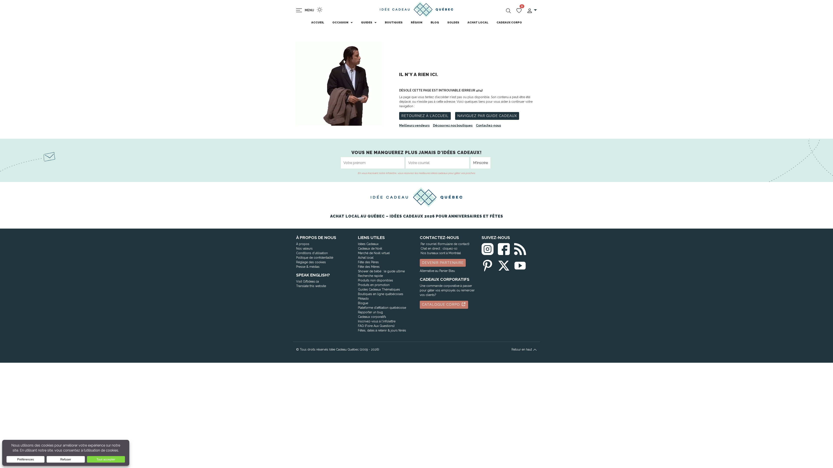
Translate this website (311, 286)
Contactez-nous (488, 125)
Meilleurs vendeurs (414, 125)
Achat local (477, 22)
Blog (435, 22)
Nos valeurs (304, 248)
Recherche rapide (370, 276)
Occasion (340, 22)
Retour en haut (522, 349)
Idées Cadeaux (368, 244)
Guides (366, 22)
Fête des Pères (368, 262)
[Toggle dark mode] (320, 10)
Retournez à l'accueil (425, 116)
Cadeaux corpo (509, 22)
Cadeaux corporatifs (372, 316)
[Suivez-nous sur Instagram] (488, 248)
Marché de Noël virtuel (374, 253)
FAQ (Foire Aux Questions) (376, 326)
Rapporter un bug (370, 312)
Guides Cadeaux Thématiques (379, 289)
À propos (302, 244)
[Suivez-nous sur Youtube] (520, 265)
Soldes (453, 22)
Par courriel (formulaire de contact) (445, 244)
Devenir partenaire (443, 263)
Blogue (363, 303)
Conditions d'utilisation (312, 253)
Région (416, 22)
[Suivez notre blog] (520, 248)
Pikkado (363, 298)
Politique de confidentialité (314, 257)
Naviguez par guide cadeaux (487, 116)
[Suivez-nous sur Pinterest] (488, 265)
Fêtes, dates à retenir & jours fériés (382, 330)
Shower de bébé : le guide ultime (381, 271)
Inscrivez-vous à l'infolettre (376, 321)
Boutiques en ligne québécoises (380, 294)
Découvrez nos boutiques (452, 125)
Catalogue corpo (441, 304)
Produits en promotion (374, 285)
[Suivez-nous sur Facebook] (504, 248)
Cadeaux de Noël (370, 248)
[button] (532, 10)
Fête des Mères (369, 266)
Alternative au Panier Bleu (437, 271)
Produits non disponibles (375, 280)
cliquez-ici (450, 248)
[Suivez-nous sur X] (504, 265)
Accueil (317, 22)
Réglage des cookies (311, 262)
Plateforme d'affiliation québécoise (382, 307)
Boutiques (394, 22)
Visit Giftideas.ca (307, 281)
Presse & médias (308, 266)
